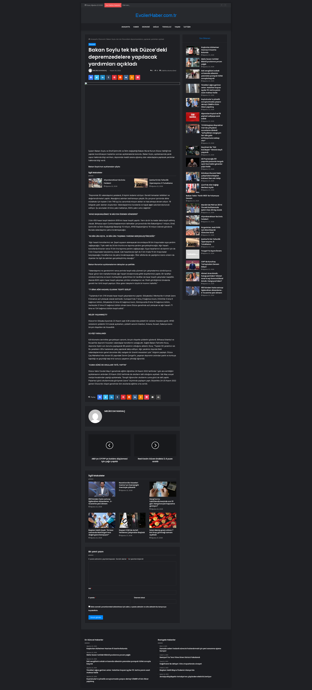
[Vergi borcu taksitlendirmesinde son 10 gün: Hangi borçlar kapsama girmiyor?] (162, 489)
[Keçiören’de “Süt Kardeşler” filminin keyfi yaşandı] (192, 150)
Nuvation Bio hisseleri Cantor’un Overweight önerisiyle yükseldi (129, 485)
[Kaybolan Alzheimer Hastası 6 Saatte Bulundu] (192, 50)
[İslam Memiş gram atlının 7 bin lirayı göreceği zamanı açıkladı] (162, 520)
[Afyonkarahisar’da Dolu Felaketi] (95, 183)
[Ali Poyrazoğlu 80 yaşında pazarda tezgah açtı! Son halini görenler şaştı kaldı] (192, 162)
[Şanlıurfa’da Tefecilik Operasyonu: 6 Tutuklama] (141, 183)
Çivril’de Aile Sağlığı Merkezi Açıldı (210, 186)
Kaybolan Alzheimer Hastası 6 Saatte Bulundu (210, 50)
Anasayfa (126, 27)
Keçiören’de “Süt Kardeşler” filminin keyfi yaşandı (211, 150)
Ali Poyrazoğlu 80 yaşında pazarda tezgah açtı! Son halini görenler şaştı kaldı (212, 163)
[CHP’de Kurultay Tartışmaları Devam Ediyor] (192, 265)
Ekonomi (146, 27)
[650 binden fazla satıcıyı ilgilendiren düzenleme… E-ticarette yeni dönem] (101, 489)
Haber (136, 27)
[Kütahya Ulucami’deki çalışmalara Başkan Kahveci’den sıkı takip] (192, 176)
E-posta (92, 598)
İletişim (187, 27)
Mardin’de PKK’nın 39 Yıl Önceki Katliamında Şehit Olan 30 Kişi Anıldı (211, 207)
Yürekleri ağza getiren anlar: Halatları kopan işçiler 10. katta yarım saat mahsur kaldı (211, 89)
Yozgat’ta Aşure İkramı (211, 251)
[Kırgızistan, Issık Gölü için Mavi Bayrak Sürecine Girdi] (192, 230)
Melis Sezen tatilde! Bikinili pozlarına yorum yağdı (211, 61)
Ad (90, 588)
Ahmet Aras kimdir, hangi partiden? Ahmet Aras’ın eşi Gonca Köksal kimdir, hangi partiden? (212, 277)
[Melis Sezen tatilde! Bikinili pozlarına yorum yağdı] (192, 62)
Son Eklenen (204, 38)
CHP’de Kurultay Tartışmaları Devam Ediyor (210, 264)
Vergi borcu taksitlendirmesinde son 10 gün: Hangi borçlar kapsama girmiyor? (162, 502)
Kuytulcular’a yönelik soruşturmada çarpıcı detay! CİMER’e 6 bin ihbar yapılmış (211, 103)
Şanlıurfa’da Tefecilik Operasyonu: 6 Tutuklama (210, 241)
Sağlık (156, 27)
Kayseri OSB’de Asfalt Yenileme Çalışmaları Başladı (132, 531)
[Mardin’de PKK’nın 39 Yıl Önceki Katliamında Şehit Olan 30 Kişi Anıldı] (192, 208)
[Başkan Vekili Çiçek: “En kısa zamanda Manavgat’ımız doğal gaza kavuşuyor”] (101, 520)
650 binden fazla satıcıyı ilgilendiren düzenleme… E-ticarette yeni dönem (100, 501)
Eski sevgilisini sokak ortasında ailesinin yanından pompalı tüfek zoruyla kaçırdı (152, 5)
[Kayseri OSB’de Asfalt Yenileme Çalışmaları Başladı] (132, 520)
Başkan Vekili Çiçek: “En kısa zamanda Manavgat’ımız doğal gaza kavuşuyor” (100, 532)
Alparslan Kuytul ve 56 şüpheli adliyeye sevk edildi (211, 116)
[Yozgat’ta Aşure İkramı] (192, 254)
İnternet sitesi (139, 598)
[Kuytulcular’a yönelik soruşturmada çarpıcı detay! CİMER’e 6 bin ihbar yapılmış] (192, 102)
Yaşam (177, 27)
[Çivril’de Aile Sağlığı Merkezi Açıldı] (192, 188)
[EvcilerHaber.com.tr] (156, 15)
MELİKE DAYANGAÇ (100, 70)
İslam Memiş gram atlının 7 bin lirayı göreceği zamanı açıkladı (161, 532)
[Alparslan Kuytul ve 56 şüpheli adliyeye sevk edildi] (192, 116)
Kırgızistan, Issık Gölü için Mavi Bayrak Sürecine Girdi (210, 230)
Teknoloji (166, 27)
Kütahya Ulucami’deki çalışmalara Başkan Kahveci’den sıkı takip (211, 175)
